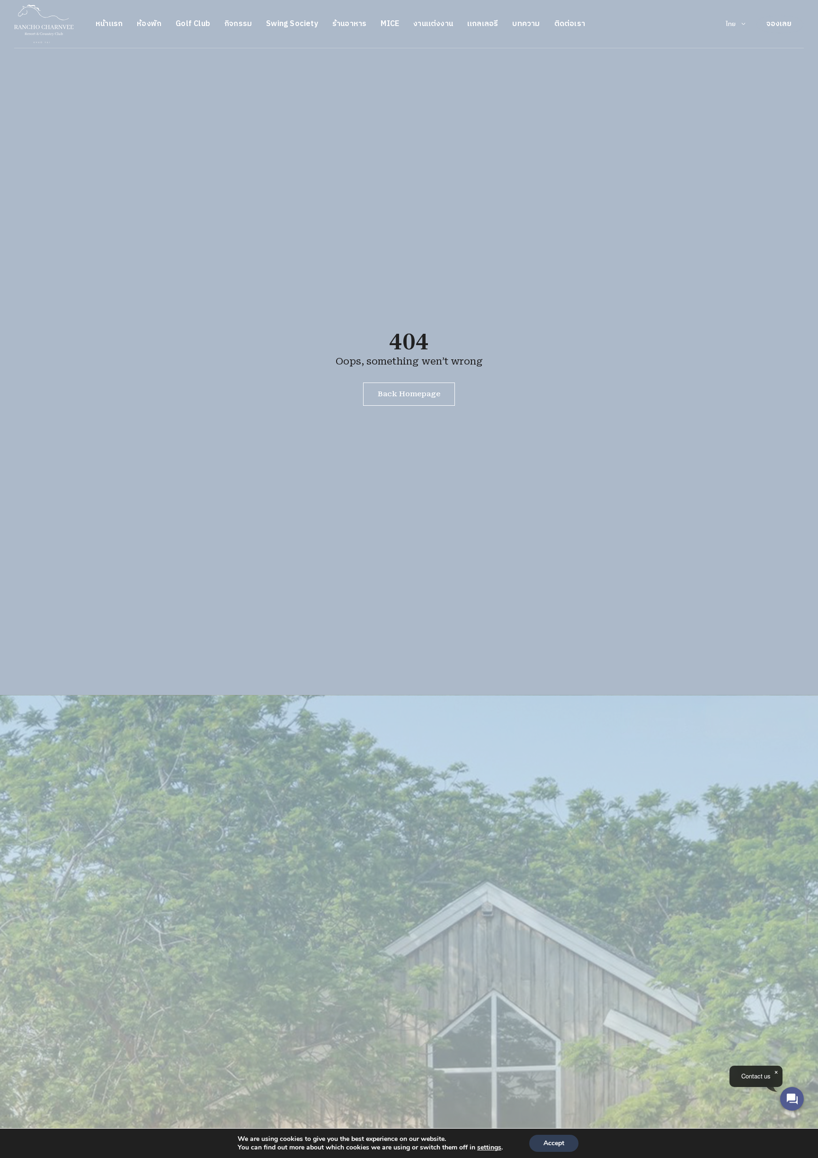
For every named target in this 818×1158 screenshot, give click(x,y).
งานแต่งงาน (433, 24)
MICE (390, 24)
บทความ (526, 24)
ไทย (731, 24)
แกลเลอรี (482, 24)
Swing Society (292, 24)
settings (489, 1147)
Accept (553, 1143)
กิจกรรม (238, 24)
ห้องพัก (149, 24)
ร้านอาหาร (349, 24)
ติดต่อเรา (569, 24)
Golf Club (193, 24)
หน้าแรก (109, 24)
